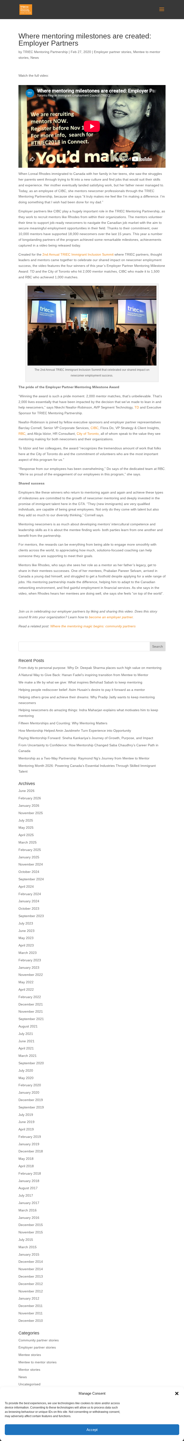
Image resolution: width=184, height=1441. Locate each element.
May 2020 (26, 1078)
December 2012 (30, 1284)
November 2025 (30, 813)
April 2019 (26, 1129)
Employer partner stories (112, 52)
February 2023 (29, 960)
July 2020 (25, 1070)
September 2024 (31, 879)
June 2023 (26, 931)
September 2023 (31, 916)
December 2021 (30, 1004)
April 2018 (26, 1166)
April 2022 (26, 989)
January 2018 (28, 1181)
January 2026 (28, 805)
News (34, 57)
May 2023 (26, 938)
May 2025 (26, 827)
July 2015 (25, 1240)
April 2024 (26, 886)
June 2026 (26, 791)
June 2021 (26, 1041)
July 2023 (25, 923)
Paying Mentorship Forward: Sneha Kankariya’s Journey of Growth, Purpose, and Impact (86, 738)
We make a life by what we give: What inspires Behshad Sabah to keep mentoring (80, 682)
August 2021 (28, 1026)
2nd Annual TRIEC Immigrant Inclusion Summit (77, 254)
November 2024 (30, 864)
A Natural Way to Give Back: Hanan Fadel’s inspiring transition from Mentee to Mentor (83, 675)
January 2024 (28, 901)
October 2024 (28, 872)
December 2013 (30, 1276)
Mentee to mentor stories (37, 1362)
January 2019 (28, 1144)
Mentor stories (29, 1369)
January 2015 (28, 1254)
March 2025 (27, 842)
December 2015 (30, 1225)
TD (136, 407)
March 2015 (27, 1247)
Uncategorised (29, 1384)
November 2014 (30, 1269)
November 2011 (30, 1313)
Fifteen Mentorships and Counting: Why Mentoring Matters (62, 723)
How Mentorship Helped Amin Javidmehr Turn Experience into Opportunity (74, 730)
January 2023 (28, 967)
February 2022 (29, 997)
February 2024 (29, 894)
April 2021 (26, 1048)
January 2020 (28, 1092)
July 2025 (25, 820)
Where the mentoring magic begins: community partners (93, 626)
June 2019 (26, 1122)
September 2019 (31, 1107)
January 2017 (28, 1203)
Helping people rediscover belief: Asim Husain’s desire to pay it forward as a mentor (81, 690)
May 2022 (26, 982)
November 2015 (30, 1232)
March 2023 (27, 953)
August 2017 (28, 1188)
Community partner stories (38, 1340)
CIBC (94, 428)
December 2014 (30, 1262)
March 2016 (27, 1210)
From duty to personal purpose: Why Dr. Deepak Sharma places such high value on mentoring (89, 668)
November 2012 (30, 1291)
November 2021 (30, 1011)
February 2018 (29, 1173)
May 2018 (26, 1159)
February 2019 (29, 1137)
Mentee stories (29, 1355)
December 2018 (30, 1151)
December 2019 (30, 1100)
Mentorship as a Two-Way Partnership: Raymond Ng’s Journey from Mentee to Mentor (84, 758)
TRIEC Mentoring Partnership (45, 52)
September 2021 (31, 1019)
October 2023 (28, 908)
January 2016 (28, 1218)
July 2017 (25, 1195)
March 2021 (27, 1056)
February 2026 (29, 798)
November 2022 (30, 975)
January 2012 (28, 1298)
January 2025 (28, 857)
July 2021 (25, 1034)
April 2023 (26, 945)
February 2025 (29, 850)
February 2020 (29, 1085)
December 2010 (30, 1321)
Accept (92, 1430)
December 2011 (30, 1306)
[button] (176, 1393)
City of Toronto (88, 434)
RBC (21, 434)
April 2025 (26, 835)
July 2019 (25, 1115)
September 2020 (31, 1063)
